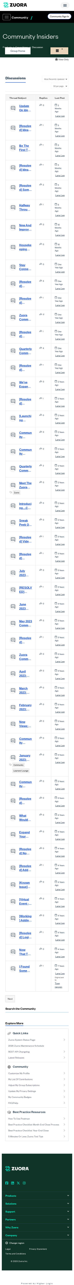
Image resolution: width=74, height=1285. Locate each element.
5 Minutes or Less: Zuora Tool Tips (25, 1136)
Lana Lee (60, 115)
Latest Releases (16, 1057)
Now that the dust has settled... (25, 952)
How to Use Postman (19, 1118)
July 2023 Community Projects (25, 573)
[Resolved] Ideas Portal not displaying (25, 168)
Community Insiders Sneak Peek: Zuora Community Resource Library (25, 435)
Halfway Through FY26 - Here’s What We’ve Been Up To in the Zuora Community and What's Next (25, 208)
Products (7, 47)
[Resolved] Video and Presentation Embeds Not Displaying (25, 540)
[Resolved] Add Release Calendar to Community (25, 868)
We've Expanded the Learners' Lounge (25, 385)
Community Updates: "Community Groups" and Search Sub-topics (25, 784)
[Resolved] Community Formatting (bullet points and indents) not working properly (25, 335)
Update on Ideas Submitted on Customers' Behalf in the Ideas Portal (25, 108)
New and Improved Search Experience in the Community (25, 228)
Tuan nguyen (58, 984)
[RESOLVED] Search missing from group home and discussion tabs (25, 590)
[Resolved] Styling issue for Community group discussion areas (25, 801)
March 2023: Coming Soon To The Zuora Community (25, 691)
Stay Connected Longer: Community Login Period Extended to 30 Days (25, 268)
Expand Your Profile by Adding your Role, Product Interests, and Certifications (25, 835)
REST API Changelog (19, 1051)
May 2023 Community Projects (25, 624)
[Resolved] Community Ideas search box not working (25, 284)
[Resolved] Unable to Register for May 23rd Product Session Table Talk (25, 640)
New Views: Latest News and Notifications (25, 724)
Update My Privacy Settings (22, 1091)
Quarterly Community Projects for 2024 (25, 351)
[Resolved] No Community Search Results (25, 852)
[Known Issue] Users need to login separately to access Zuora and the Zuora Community (25, 885)
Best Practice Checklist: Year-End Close (28, 1130)
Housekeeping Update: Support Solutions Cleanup (25, 248)
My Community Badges (19, 1097)
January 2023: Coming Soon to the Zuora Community (25, 758)
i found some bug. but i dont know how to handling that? (25, 969)
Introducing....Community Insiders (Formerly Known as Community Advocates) (25, 506)
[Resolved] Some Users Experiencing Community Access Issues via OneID (25, 188)
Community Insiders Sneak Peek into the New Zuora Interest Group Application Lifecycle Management (25, 452)
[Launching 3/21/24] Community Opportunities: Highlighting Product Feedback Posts (25, 418)
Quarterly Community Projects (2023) (25, 469)
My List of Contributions (20, 1079)
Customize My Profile (19, 1073)
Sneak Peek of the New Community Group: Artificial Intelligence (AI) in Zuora (25, 523)
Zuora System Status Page (21, 1039)
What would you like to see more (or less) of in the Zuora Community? (25, 818)
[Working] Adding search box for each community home (25, 919)
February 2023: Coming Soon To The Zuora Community (25, 708)
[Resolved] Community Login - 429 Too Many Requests (25, 301)
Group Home (21, 47)
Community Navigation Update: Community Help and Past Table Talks (25, 741)
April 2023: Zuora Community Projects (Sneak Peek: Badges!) (25, 674)
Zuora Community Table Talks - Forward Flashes (25, 318)
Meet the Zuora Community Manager (25, 486)
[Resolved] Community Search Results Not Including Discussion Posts (25, 557)
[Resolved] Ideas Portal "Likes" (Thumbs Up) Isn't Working (25, 128)
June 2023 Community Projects (25, 607)
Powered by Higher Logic (37, 1283)
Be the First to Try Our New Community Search (25, 148)
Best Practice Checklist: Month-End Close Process (33, 1124)
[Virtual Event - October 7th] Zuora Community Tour (25, 902)
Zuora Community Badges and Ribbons (25, 657)
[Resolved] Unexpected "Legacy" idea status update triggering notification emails (25, 368)
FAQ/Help (13, 1103)
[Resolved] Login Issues (25, 936)
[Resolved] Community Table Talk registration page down (25, 402)
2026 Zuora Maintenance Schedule (26, 1045)
